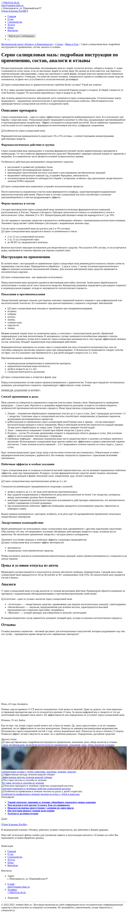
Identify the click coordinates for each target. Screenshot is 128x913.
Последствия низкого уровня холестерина (30, 810)
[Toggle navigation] (8, 39)
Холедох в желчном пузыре (22, 813)
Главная (11, 16)
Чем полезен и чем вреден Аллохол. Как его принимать (38, 805)
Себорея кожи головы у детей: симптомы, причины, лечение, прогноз (38, 771)
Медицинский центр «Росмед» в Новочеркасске (27, 44)
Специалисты (14, 22)
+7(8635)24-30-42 (10, 2)
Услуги (11, 24)
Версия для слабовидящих (21, 36)
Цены (10, 27)
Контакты (12, 30)
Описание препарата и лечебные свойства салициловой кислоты (36, 788)
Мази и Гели (72, 44)
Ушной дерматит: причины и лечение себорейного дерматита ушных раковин (51, 802)
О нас (10, 19)
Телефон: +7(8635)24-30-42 (16, 891)
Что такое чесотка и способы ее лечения (22, 783)
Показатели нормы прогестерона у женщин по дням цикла (40, 808)
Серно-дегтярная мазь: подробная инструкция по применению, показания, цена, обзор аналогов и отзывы (58, 745)
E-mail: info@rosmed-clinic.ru (18, 885)
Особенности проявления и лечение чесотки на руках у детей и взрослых (40, 794)
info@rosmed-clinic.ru (12, 5)
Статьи (59, 44)
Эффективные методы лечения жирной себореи (26, 777)
